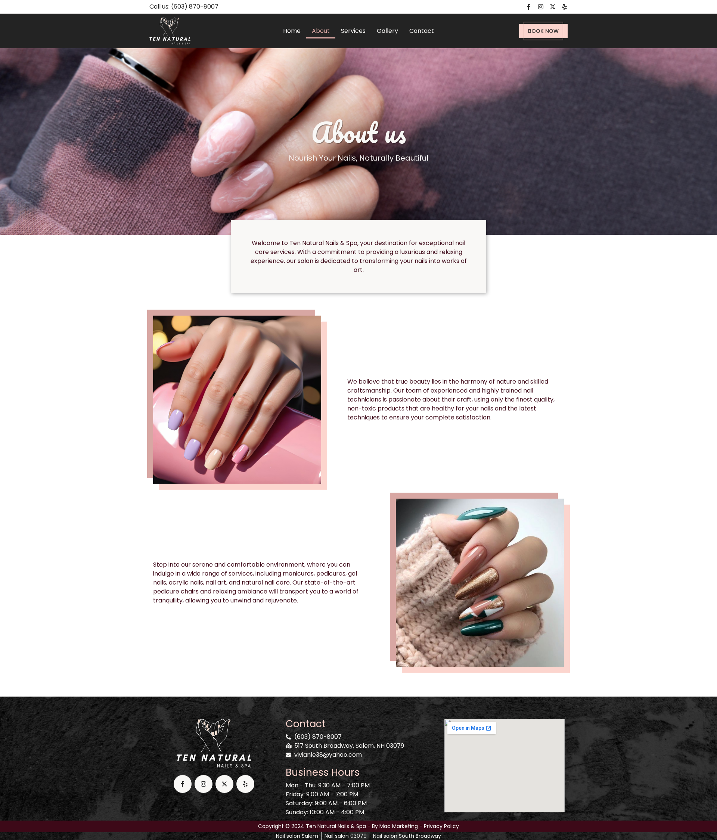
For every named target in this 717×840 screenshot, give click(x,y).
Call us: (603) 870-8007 (183, 6)
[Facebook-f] (529, 7)
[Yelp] (565, 7)
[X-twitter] (553, 7)
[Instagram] (541, 7)
